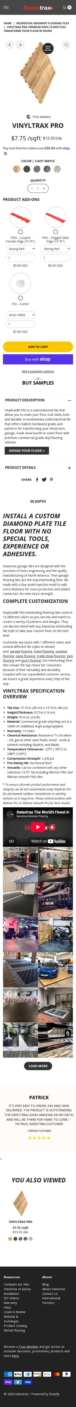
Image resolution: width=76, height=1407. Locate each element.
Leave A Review (14, 1312)
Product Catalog (15, 1326)
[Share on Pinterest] (51, 479)
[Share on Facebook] (37, 479)
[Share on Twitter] (44, 479)
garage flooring (21, 651)
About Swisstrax (53, 1289)
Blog (45, 1284)
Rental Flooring (14, 1330)
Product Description (25, 400)
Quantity (38, 180)
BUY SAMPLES (38, 383)
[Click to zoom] (66, 44)
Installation (11, 1294)
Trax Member (28, 1347)
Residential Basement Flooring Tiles (42, 23)
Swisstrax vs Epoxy (17, 1289)
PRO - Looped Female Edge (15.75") (20, 240)
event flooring (44, 651)
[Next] (20, 44)
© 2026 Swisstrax (16, 1394)
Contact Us (50, 1294)
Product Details (20, 467)
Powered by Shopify (45, 1394)
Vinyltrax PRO (20, 1222)
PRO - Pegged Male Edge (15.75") (55, 240)
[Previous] (9, 44)
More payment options (38, 371)
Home (8, 23)
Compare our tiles (16, 1284)
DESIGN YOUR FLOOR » (27, 450)
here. (15, 1356)
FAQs (7, 1307)
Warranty (10, 1303)
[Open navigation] (6, 7)
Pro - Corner (20, 304)
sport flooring (31, 660)
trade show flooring (51, 656)
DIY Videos (11, 1298)
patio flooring (25, 656)
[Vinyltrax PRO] (20, 1203)
